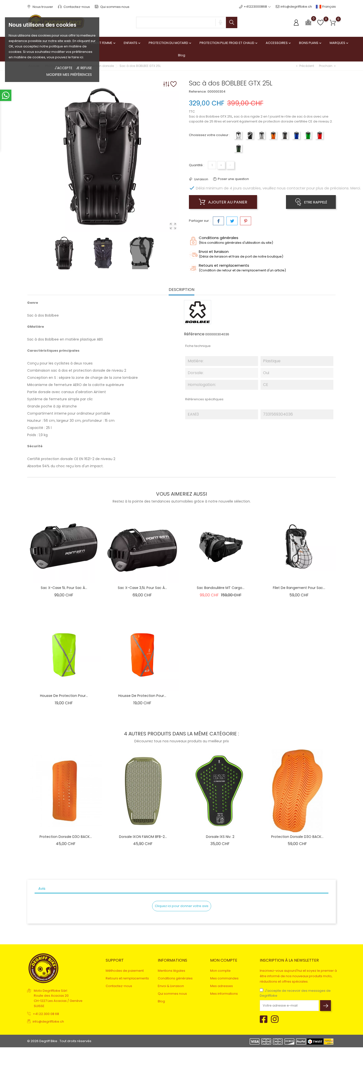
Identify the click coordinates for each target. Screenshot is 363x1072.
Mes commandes (224, 978)
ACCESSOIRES (279, 42)
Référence (194, 334)
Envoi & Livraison (171, 986)
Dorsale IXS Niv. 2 (220, 836)
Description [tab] (181, 289)
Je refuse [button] (84, 67)
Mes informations (224, 993)
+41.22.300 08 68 (46, 1013)
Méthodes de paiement (125, 970)
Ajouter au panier (227, 202)
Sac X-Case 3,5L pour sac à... (142, 587)
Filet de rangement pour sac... (299, 587)
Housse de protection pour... (64, 695)
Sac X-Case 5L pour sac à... (64, 587)
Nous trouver (42, 6)
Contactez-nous (76, 6)
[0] (308, 22)
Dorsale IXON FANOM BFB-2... (143, 836)
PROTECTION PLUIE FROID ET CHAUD (229, 42)
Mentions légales (171, 970)
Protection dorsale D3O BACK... (66, 836)
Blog (181, 55)
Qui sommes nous (114, 6)
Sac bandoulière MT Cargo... (220, 587)
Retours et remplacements (127, 978)
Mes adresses (221, 986)
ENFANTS (132, 42)
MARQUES (339, 42)
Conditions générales (175, 978)
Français (329, 6)
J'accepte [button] (63, 67)
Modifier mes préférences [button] (69, 74)
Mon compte (220, 970)
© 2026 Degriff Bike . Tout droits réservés (59, 1041)
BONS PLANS (310, 42)
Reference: (198, 91)
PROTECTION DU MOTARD (170, 42)
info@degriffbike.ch (296, 6)
